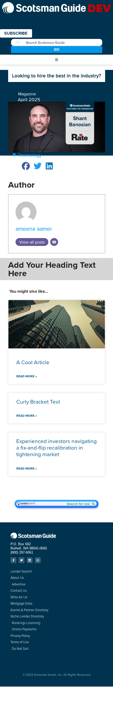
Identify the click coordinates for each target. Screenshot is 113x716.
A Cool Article (32, 362)
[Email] (54, 242)
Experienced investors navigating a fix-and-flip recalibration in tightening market (56, 447)
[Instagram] (38, 560)
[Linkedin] (30, 560)
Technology (30, 155)
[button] (56, 60)
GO (56, 49)
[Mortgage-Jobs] (56, 80)
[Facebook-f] (13, 560)
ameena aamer (34, 229)
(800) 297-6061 (22, 552)
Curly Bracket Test (38, 401)
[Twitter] (21, 560)
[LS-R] (56, 508)
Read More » (26, 376)
